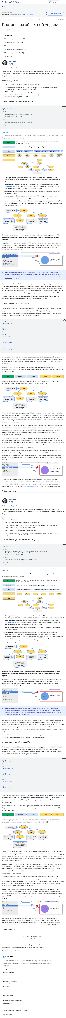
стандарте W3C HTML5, (12, 622)
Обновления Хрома (8, 984)
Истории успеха (7, 986)
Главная (4, 20)
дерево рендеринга (32, 486)
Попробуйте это (7, 132)
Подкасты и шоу (7, 989)
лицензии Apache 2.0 (25, 945)
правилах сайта (51, 945)
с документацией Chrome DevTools (21, 276)
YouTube (5, 998)
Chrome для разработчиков (10, 981)
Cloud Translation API (27, 14)
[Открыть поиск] (43, 2)
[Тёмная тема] (63, 106)
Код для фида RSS (7, 1003)
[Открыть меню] (2, 2)
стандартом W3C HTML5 (12, 186)
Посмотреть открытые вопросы (11, 975)
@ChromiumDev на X (8, 995)
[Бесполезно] (63, 20)
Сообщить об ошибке (8, 972)
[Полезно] (60, 20)
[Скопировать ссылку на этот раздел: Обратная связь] (17, 491)
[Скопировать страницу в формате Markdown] (9, 29)
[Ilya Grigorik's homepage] (12, 64)
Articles (5, 7)
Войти (62, 2)
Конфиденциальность (21, 1010)
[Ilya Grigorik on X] (10, 64)
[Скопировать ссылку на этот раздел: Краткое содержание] (19, 81)
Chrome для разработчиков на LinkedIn (13, 1000)
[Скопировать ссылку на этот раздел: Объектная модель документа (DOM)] (36, 102)
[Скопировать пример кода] (65, 106)
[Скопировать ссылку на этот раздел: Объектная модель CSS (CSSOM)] (32, 304)
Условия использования (8, 1010)
